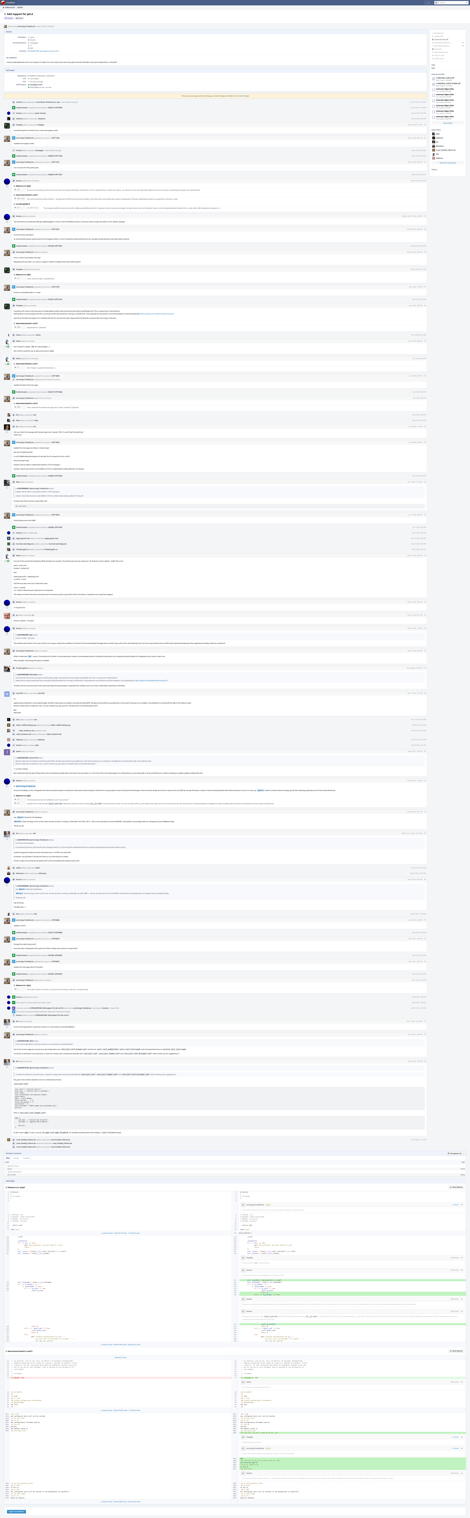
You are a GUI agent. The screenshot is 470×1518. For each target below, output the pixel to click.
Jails (31, 48)
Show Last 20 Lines (134, 1345)
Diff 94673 (55, 939)
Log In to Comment (16, 1512)
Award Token (439, 59)
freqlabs (19, 125)
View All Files (447, 123)
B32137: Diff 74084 (55, 392)
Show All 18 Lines (120, 1357)
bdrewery (440, 146)
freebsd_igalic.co (22, 549)
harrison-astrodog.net (25, 544)
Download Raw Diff (441, 39)
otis (17, 719)
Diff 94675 (55, 961)
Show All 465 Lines (120, 1345)
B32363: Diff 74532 (55, 476)
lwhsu (18, 335)
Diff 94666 (55, 920)
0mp (438, 134)
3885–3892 (21, 198)
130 (18, 190)
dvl (17, 833)
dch (437, 154)
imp (58, 102)
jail (11, 1169)
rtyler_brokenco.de (26, 731)
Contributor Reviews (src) (46, 102)
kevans (32, 40)
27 (18, 367)
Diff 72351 (55, 229)
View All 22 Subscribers (448, 163)
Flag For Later (439, 55)
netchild (19, 693)
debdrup (439, 158)
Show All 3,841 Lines (120, 1410)
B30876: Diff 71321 (55, 174)
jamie (32, 37)
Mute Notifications (441, 52)
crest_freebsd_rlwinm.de (446, 150)
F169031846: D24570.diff (445, 78)
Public (20, 18)
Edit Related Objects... (442, 46)
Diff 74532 (55, 442)
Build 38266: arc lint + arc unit (40, 87)
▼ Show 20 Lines (134, 1233)
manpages (34, 43)
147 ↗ (19, 208)
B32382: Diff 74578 (55, 527)
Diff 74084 (55, 376)
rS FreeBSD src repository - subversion (41, 76)
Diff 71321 (55, 162)
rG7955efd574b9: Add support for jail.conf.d (43, 51)
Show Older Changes (241, 96)
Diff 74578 (55, 515)
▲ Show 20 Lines (107, 1233)
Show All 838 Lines (120, 1502)
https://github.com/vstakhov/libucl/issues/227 (157, 314)
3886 (18, 327)
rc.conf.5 (13, 1175)
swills (18, 868)
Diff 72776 (55, 287)
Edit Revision (439, 33)
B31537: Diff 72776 (55, 299)
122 (18, 278)
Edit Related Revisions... (442, 43)
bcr (437, 142)
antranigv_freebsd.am (26, 26)
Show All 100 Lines (120, 1233)
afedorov (439, 138)
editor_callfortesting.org (26, 725)
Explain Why (114, 1008)
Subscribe (437, 49)
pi (17, 615)
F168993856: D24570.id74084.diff (448, 83)
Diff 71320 (55, 138)
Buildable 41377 (36, 85)
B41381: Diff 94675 (55, 974)
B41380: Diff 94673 (55, 955)
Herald (19, 102)
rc (31, 45)
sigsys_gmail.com (23, 538)
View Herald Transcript (69, 102)
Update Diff (438, 36)
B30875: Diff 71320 (55, 156)
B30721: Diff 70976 (55, 108)
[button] (428, 2)
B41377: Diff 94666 (55, 932)
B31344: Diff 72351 (55, 246)
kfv (17, 415)
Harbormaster (22, 108)
